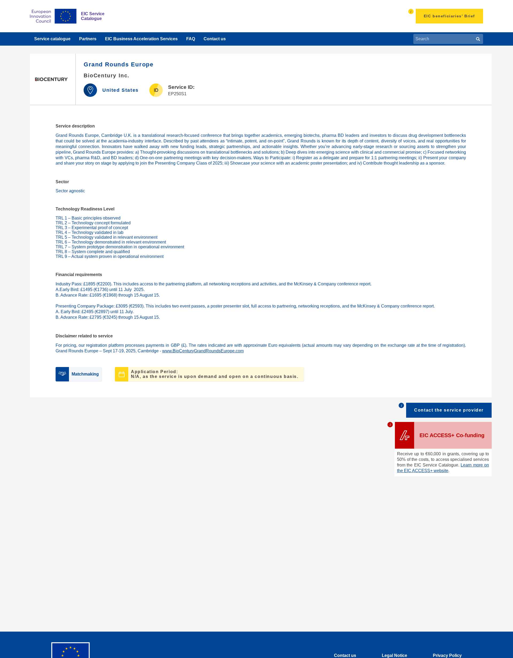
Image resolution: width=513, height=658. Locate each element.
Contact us (215, 39)
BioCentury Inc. (107, 75)
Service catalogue (52, 39)
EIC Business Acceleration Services (141, 39)
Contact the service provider (449, 410)
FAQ (190, 39)
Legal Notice (394, 655)
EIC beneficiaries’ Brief (449, 16)
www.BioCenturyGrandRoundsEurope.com (203, 351)
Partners (87, 39)
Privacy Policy (447, 655)
